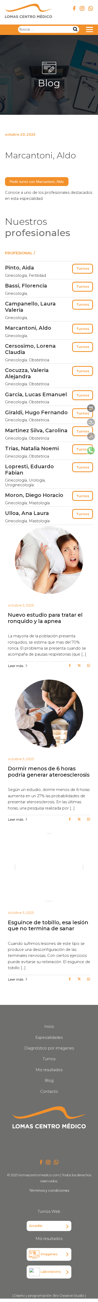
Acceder (36, 1226)
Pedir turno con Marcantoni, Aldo (37, 181)
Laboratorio (50, 1272)
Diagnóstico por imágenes (49, 1048)
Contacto (49, 1091)
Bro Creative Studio (68, 1296)
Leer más (16, 666)
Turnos (82, 269)
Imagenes (48, 1254)
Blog (49, 1080)
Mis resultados (49, 1069)
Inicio (49, 1026)
